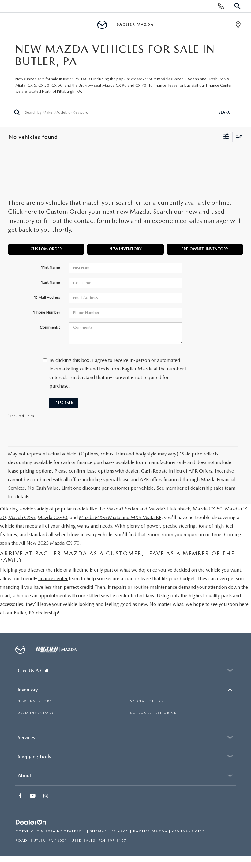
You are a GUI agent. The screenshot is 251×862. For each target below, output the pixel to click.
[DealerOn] (31, 822)
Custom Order (46, 249)
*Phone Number (46, 312)
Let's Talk (63, 403)
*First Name (50, 267)
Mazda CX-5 (21, 517)
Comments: (50, 327)
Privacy (120, 831)
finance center (53, 578)
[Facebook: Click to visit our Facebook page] (21, 796)
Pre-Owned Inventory (204, 249)
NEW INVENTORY (34, 701)
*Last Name (50, 282)
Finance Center (218, 85)
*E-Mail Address (47, 297)
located (34, 91)
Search (226, 112)
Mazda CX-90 (52, 517)
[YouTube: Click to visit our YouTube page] (33, 796)
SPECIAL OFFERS (146, 701)
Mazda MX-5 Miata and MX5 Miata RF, (121, 517)
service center (115, 596)
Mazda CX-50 (207, 509)
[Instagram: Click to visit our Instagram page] (46, 796)
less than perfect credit (68, 587)
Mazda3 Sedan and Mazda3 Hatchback (148, 509)
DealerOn (74, 831)
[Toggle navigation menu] (10, 25)
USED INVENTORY (35, 713)
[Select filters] (226, 137)
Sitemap (98, 831)
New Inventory (125, 249)
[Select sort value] (237, 137)
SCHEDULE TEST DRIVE (153, 713)
